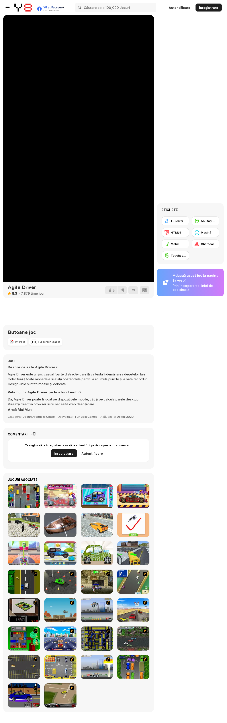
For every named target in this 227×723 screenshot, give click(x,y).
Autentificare (179, 8)
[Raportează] (133, 290)
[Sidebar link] (7, 7)
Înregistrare (208, 8)
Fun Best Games (86, 416)
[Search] (80, 7)
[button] (20, 409)
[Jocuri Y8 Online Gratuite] (23, 8)
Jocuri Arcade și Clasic (39, 416)
